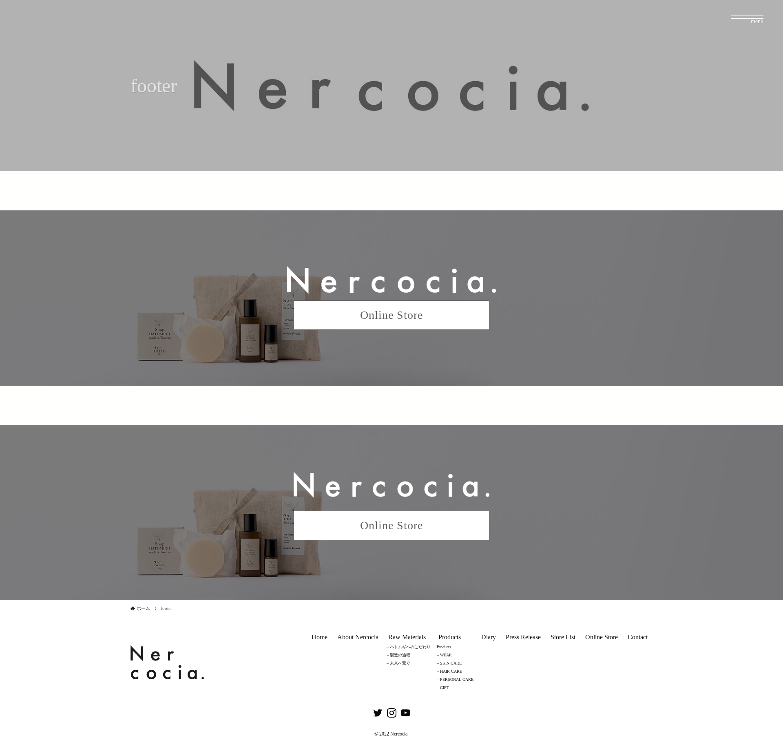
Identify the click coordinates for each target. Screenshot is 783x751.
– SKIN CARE (449, 663)
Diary (488, 637)
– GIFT (443, 687)
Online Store (601, 637)
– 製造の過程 (398, 655)
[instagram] (391, 713)
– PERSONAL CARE (455, 679)
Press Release (523, 637)
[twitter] (377, 713)
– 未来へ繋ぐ (398, 663)
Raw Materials (407, 637)
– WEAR (444, 655)
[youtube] (405, 713)
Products (449, 637)
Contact (638, 637)
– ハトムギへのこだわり (409, 647)
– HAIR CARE (449, 671)
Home (319, 637)
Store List (563, 637)
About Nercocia (357, 637)
